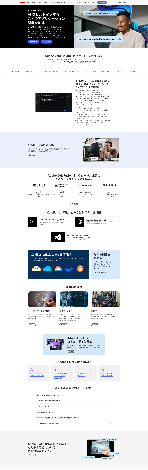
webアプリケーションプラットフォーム (37, 2)
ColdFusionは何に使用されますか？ (48, 423)
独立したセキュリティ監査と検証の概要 (108, 375)
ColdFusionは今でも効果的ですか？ (48, 401)
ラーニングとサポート (89, 2)
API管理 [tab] (133, 72)
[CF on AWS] (36, 273)
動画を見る (32, 155)
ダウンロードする (100, 272)
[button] (120, 2)
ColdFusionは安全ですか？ (45, 412)
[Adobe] (22, 2)
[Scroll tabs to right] (147, 71)
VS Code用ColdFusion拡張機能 (77, 236)
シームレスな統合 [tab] (90, 72)
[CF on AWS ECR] (80, 273)
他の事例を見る (74, 204)
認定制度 (79, 2)
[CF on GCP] (58, 273)
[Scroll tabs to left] (1, 71)
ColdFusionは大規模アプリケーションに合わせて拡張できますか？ (58, 418)
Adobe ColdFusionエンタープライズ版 (51, 219)
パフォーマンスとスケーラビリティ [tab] (48, 72)
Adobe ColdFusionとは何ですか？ (48, 395)
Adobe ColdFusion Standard (96, 220)
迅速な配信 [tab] (28, 72)
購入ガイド (70, 2)
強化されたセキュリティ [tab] (72, 72)
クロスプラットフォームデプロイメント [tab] (113, 72)
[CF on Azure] (47, 273)
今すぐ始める (32, 455)
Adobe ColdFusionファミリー (58, 2)
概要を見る (33, 41)
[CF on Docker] (69, 273)
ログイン (125, 2)
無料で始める (101, 2)
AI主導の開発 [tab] (16, 72)
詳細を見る (32, 324)
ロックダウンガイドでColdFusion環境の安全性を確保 (61, 376)
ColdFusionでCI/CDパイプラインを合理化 (37, 375)
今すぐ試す (46, 41)
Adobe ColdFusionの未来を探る (84, 375)
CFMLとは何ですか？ (43, 406)
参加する (71, 351)
